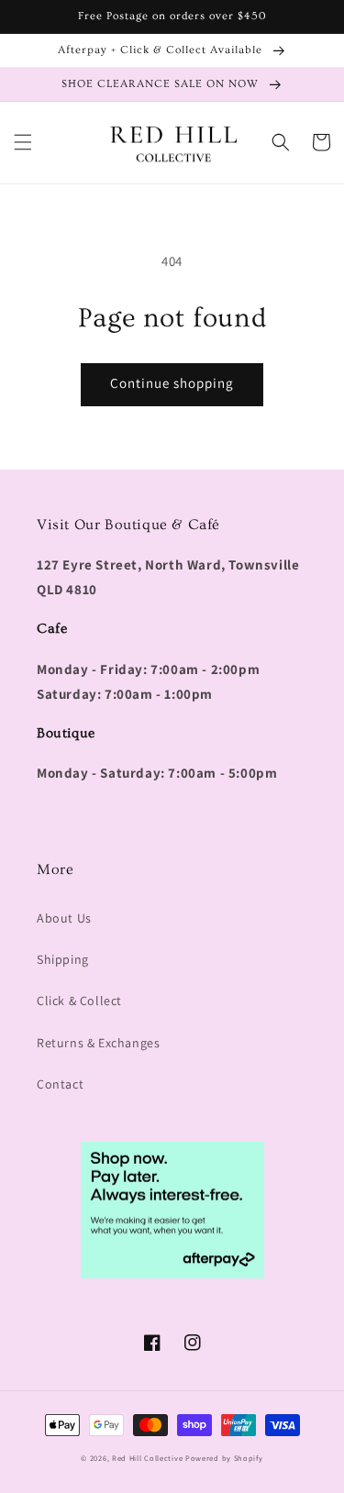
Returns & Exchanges (98, 1042)
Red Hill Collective (147, 1458)
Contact (60, 1084)
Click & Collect (79, 1000)
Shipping (63, 959)
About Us (64, 918)
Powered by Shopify (224, 1458)
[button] (23, 142)
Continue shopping (172, 383)
